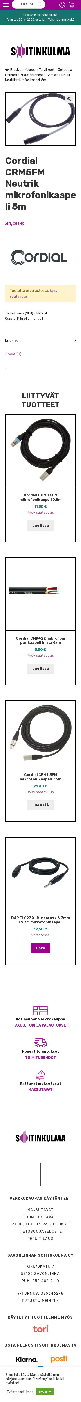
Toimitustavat (40, 1217)
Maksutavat (40, 1089)
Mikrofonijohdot (32, 75)
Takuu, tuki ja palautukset (40, 1025)
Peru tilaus (40, 1238)
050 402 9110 (45, 1281)
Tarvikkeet (46, 70)
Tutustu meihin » (40, 1300)
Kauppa (30, 70)
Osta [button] (40, 948)
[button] (69, 99)
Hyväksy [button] (45, 1391)
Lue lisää (40, 525)
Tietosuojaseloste (40, 1231)
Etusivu (15, 70)
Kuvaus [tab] (11, 341)
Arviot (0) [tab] (13, 354)
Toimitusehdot (40, 1057)
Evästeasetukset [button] (20, 1392)
